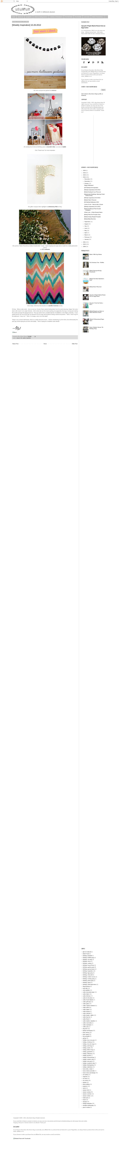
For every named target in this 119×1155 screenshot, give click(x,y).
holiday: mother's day (88, 1059)
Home (45, 343)
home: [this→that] (87, 1069)
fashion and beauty (88, 1030)
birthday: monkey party (89, 978)
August (86, 224)
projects (85, 1086)
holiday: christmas (87, 1042)
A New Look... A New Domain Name (93, 212)
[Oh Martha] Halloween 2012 (91, 202)
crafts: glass (86, 1003)
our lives (85, 1078)
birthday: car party (87, 959)
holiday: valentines (87, 1067)
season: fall (19, 338)
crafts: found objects (88, 999)
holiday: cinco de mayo (89, 1044)
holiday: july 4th (87, 1055)
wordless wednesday (88, 1105)
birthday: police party (88, 980)
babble (64, 146)
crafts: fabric (86, 994)
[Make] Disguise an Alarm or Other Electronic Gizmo (96, 311)
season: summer (87, 1093)
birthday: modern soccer (89, 976)
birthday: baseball (87, 955)
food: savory (86, 1032)
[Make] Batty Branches (90, 219)
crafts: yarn (86, 1026)
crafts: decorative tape (88, 992)
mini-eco (54, 90)
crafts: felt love (86, 996)
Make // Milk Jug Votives (95, 254)
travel (84, 1099)
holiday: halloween (87, 1053)
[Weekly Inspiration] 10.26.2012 (26, 25)
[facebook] (84, 63)
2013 (84, 175)
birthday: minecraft (87, 974)
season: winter (86, 1095)
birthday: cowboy (87, 963)
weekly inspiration (27, 338)
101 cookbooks (46, 249)
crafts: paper (86, 1009)
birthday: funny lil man (88, 965)
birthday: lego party (88, 973)
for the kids (78, 17)
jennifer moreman (53, 305)
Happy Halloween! (89, 185)
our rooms (87, 17)
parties (84, 1082)
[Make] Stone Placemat (95, 286)
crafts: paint (86, 1007)
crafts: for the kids (87, 998)
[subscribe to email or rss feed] (102, 63)
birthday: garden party (88, 967)
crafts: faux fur (86, 1017)
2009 (84, 246)
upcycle (85, 1101)
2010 (84, 244)
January (87, 239)
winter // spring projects (40, 17)
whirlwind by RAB (52, 206)
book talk (85, 988)
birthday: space (87, 982)
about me (20, 17)
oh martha (85, 1074)
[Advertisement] (87, 139)
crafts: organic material (89, 1005)
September (88, 221)
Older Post (74, 343)
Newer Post (15, 343)
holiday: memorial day (88, 1057)
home (13, 17)
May (86, 230)
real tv (84, 1088)
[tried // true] (86, 953)
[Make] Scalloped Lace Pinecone (92, 192)
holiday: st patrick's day (89, 1063)
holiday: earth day (87, 1045)
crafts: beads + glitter (88, 1015)
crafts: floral (86, 1019)
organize (85, 1076)
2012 (84, 177)
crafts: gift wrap (87, 1001)
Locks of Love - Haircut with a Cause (93, 204)
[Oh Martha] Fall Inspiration (91, 187)
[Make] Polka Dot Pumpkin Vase (92, 214)
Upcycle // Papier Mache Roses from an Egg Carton (97, 295)
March (86, 235)
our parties (29, 17)
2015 (84, 170)
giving (84, 1038)
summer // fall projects (56, 17)
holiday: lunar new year (89, 1040)
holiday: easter (86, 1047)
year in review (86, 1107)
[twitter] (89, 63)
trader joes (85, 1097)
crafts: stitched (86, 1013)
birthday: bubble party (88, 957)
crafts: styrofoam (87, 1024)
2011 (84, 242)
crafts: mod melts (87, 1022)
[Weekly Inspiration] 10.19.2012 (92, 197)
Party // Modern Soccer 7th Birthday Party (96, 328)
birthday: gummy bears (89, 969)
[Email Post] (35, 336)
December (87, 179)
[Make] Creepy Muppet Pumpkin (92, 216)
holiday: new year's (88, 1061)
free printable (86, 1036)
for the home (68, 17)
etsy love (85, 1028)
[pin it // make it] (87, 951)
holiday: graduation (88, 1051)
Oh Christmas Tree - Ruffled (96, 262)
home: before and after (89, 1070)
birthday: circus (87, 961)
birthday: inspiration (88, 971)
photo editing (86, 1084)
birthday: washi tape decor (89, 984)
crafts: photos (86, 1011)
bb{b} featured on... (97, 17)
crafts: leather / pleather (89, 1021)
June (86, 228)
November (87, 181)
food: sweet (86, 1034)
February (87, 237)
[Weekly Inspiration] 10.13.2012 (92, 206)
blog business (86, 986)
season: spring (86, 1092)
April (86, 232)
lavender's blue (51, 146)
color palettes (86, 990)
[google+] (93, 63)
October (87, 183)
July (86, 226)
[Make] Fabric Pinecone (90, 200)
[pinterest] (98, 63)
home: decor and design (89, 1072)
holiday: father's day (88, 1049)
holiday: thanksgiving (88, 1065)
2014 (84, 172)
